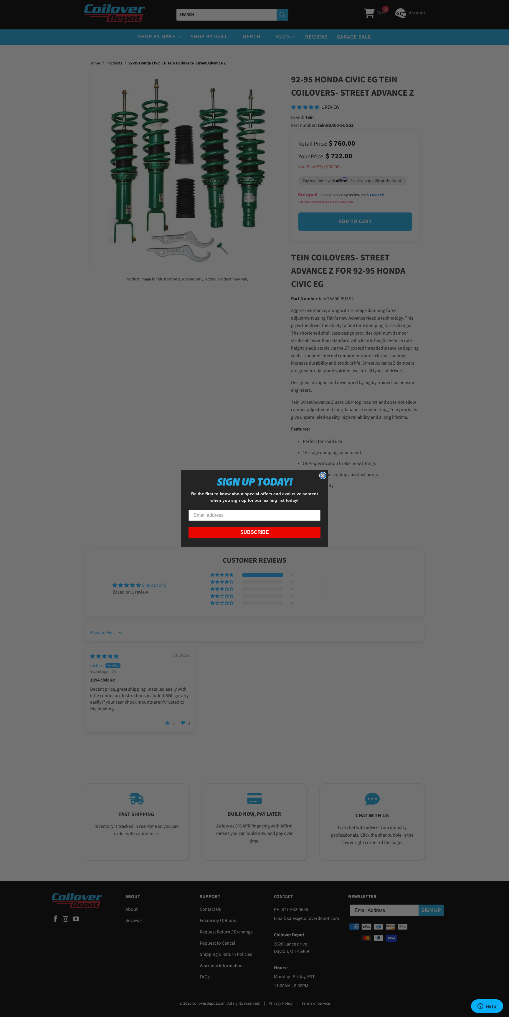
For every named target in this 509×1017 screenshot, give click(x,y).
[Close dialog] (323, 475)
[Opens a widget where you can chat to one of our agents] (487, 1006)
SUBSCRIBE (254, 532)
